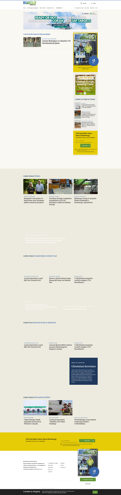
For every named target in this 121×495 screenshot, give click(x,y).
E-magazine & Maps (79, 8)
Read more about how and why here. (57, 492)
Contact (50, 471)
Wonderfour (51, 488)
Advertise (92, 8)
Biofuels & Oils (50, 8)
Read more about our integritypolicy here (85, 151)
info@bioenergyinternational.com (32, 469)
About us (50, 469)
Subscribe (87, 8)
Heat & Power (43, 8)
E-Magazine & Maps (87, 479)
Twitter (62, 465)
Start (24, 8)
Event (96, 8)
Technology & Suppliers (32, 8)
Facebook (62, 467)
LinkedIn (62, 463)
